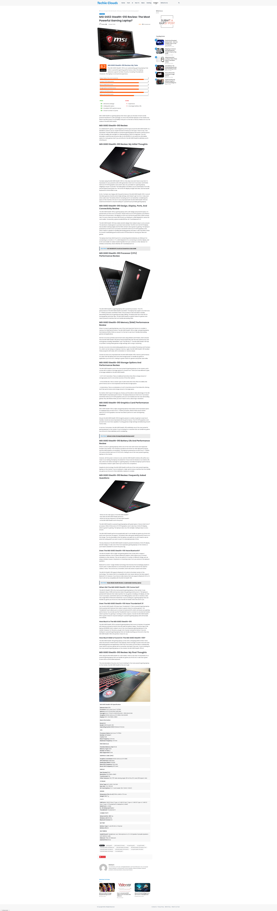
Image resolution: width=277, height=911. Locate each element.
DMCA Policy (168, 907)
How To (137, 3)
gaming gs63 (109, 845)
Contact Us (154, 907)
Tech (128, 3)
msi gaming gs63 (131, 845)
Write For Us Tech (176, 907)
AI (132, 3)
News (143, 3)
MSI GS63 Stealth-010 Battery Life (107, 847)
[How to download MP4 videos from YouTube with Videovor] (125, 887)
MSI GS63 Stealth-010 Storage (106, 851)
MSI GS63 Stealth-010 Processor (122, 849)
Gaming (149, 3)
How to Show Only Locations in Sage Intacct (169, 74)
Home (123, 3)
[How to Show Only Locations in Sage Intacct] (160, 74)
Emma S (104, 24)
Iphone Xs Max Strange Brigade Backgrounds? (105, 893)
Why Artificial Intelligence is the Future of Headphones (142, 893)
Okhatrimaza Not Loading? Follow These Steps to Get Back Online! (171, 60)
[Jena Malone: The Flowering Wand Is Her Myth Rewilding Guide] (160, 68)
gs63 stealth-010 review (120, 845)
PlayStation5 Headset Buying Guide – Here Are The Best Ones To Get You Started (171, 43)
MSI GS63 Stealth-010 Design (122, 847)
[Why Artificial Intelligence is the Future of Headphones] (142, 887)
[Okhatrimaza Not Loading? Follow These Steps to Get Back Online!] (160, 59)
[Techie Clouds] (107, 3)
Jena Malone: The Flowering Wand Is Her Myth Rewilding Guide (171, 67)
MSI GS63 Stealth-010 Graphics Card (138, 847)
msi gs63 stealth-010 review (137, 849)
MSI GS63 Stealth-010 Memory (106, 849)
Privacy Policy (161, 907)
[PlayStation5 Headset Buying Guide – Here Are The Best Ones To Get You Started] (160, 42)
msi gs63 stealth (140, 845)
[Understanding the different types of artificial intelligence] (160, 81)
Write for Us (164, 3)
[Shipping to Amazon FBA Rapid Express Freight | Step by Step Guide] (160, 51)
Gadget (155, 3)
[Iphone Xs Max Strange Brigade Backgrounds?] (107, 887)
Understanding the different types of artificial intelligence (170, 81)
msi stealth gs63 (118, 851)
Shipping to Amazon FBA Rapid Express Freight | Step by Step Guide (170, 51)
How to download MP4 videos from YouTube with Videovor (124, 894)
